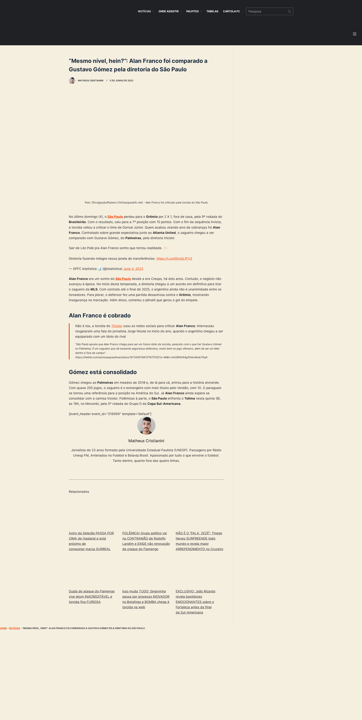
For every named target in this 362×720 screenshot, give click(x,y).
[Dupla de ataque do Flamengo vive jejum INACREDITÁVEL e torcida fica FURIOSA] (93, 570)
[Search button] (289, 11)
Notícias (14, 628)
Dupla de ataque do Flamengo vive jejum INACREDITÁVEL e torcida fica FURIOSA (92, 596)
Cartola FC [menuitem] (231, 11)
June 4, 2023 (133, 269)
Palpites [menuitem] (192, 11)
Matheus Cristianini (146, 440)
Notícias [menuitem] (144, 11)
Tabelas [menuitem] (212, 11)
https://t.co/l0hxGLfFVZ (174, 258)
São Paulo (115, 217)
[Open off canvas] (354, 34)
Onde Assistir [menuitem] (169, 11)
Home (3, 628)
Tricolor (116, 326)
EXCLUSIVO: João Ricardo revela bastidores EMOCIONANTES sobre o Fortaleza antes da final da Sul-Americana (195, 601)
